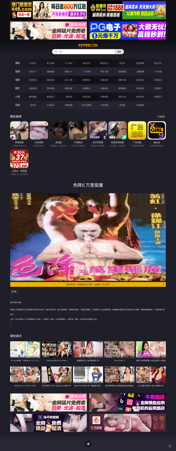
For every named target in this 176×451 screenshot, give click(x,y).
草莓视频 (68, 105)
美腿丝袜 (104, 88)
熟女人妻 (104, 71)
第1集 (14, 291)
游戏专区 (86, 63)
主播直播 (140, 71)
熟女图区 (140, 88)
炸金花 (122, 63)
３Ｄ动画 (86, 71)
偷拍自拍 (50, 80)
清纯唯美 (122, 88)
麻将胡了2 (104, 63)
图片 (17, 88)
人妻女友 (68, 96)
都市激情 (33, 96)
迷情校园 (104, 96)
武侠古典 (86, 96)
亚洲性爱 (33, 80)
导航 (17, 105)
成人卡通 (68, 80)
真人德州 (50, 63)
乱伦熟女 (140, 80)
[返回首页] (170, 446)
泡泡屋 (122, 105)
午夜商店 (50, 105)
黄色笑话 (140, 96)
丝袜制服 (122, 71)
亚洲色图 (50, 88)
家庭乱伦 (50, 96)
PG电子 (33, 63)
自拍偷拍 (50, 71)
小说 (17, 96)
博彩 (17, 63)
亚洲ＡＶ (33, 71)
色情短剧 (140, 105)
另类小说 (122, 96)
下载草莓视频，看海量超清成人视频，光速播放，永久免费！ (88, 284)
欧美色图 (68, 88)
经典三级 (122, 80)
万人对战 (68, 63)
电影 (17, 79)
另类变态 (158, 80)
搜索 (119, 51)
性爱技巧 (158, 96)
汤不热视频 (86, 105)
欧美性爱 (86, 80)
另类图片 (158, 88)
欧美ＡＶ (68, 71)
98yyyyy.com (88, 45)
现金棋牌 (140, 63)
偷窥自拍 (33, 88)
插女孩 (33, 105)
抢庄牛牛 (158, 63)
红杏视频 (104, 105)
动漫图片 (86, 88)
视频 (17, 71)
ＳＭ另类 (158, 71)
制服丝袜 (104, 80)
